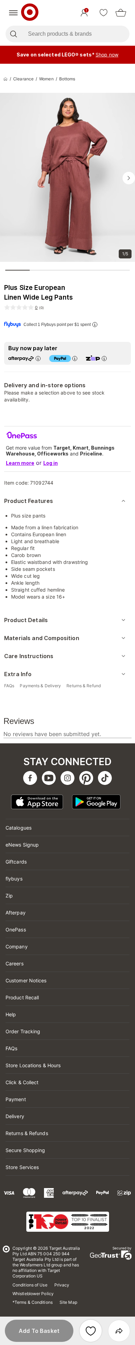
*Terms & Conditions (32, 1302)
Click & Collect (22, 1082)
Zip (9, 896)
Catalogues (19, 828)
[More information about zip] (104, 358)
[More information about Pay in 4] (75, 358)
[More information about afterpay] (38, 358)
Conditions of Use (29, 1285)
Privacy (62, 1285)
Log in (50, 463)
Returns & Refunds (27, 1133)
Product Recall (22, 997)
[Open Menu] (13, 13)
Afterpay (16, 912)
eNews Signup (22, 845)
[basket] (120, 13)
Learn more (20, 463)
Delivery (15, 1116)
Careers (15, 963)
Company (17, 946)
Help (11, 1014)
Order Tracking (23, 1031)
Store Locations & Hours (33, 1065)
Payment (16, 1099)
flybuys (14, 879)
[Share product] (119, 1331)
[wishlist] (103, 13)
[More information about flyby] (95, 324)
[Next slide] (129, 178)
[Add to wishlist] (91, 1331)
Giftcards (16, 862)
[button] (39, 1331)
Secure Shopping (25, 1150)
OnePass (16, 929)
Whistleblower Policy (33, 1293)
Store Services (22, 1167)
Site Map (68, 1302)
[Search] (13, 34)
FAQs (11, 1048)
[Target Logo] (29, 12)
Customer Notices (26, 980)
